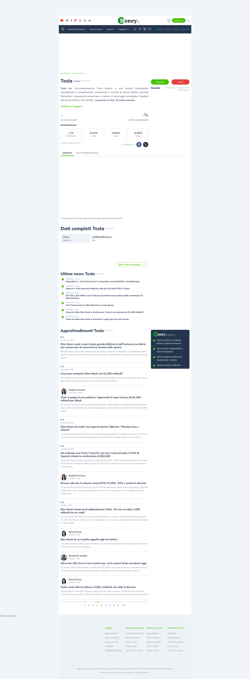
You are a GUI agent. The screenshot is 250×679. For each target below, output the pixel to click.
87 (124, 605)
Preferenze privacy (175, 650)
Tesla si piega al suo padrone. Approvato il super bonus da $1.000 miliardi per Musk (101, 399)
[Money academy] (140, 29)
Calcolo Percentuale (134, 650)
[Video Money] (149, 29)
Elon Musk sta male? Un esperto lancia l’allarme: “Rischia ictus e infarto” (100, 428)
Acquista (160, 82)
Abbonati (178, 20)
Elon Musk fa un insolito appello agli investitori (89, 539)
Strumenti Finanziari (135, 628)
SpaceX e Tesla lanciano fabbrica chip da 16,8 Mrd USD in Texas (98, 288)
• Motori (158, 29)
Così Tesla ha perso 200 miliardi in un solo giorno (90, 305)
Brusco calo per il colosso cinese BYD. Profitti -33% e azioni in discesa (103, 483)
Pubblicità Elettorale (113, 650)
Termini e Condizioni (176, 642)
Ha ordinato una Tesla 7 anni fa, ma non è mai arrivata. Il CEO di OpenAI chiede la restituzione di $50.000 (100, 454)
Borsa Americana (154, 642)
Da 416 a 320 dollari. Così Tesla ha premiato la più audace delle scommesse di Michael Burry (104, 296)
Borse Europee (153, 637)
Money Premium (112, 637)
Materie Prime (152, 646)
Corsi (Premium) (132, 637)
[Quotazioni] (135, 29)
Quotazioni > (66, 73)
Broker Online (131, 642)
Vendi (180, 82)
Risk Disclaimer (174, 637)
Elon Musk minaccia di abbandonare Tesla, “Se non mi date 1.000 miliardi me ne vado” (100, 511)
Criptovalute (131, 646)
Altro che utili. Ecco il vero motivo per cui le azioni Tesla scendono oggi (103, 563)
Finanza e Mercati (154, 628)
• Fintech (167, 29)
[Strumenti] (144, 29)
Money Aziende (111, 642)
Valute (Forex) (152, 650)
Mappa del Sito (111, 633)
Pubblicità (109, 646)
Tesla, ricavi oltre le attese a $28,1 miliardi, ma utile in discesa (98, 587)
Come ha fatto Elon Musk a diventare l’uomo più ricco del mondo (97, 319)
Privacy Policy (173, 646)
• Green (176, 29)
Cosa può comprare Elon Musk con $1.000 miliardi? (92, 373)
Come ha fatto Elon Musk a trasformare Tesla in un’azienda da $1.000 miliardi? (105, 312)
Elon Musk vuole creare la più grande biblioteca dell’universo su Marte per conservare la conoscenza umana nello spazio (103, 346)
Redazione (172, 633)
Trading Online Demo (134, 633)
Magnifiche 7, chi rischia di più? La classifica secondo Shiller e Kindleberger (103, 281)
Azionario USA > (78, 73)
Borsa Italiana (152, 633)
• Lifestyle (185, 29)
